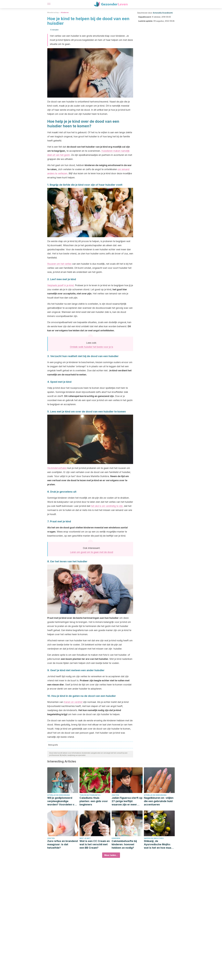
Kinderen (65, 12)
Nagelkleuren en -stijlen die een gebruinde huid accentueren (158, 801)
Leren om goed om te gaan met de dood (91, 552)
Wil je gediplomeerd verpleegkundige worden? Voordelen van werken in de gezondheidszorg (62, 801)
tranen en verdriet (73, 702)
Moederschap (53, 12)
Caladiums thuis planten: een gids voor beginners (94, 801)
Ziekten (115, 795)
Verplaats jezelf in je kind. (60, 285)
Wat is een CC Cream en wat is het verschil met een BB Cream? (95, 844)
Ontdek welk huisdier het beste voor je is (91, 347)
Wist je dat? (85, 838)
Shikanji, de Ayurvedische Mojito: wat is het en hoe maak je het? (158, 844)
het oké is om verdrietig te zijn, (107, 506)
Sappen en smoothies (154, 838)
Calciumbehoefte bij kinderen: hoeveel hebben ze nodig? (124, 844)
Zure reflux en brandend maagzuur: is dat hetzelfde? (62, 844)
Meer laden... (111, 855)
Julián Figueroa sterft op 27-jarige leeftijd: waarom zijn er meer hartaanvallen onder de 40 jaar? (127, 801)
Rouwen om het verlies (59, 263)
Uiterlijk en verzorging (58, 795)
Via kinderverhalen (57, 468)
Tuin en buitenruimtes (90, 795)
